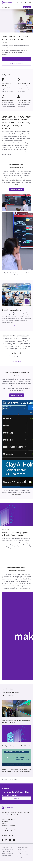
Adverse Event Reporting (8, 829)
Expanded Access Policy (8, 831)
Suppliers (20, 812)
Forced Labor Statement (8, 819)
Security (19, 857)
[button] (18, 2)
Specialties (27, 812)
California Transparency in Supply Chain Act (8, 826)
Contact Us (10, 814)
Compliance (5, 821)
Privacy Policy (21, 849)
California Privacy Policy (22, 852)
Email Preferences (18, 814)
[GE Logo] (7, 2)
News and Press (5, 812)
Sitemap (4, 823)
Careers (3, 814)
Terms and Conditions (24, 855)
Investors (13, 812)
